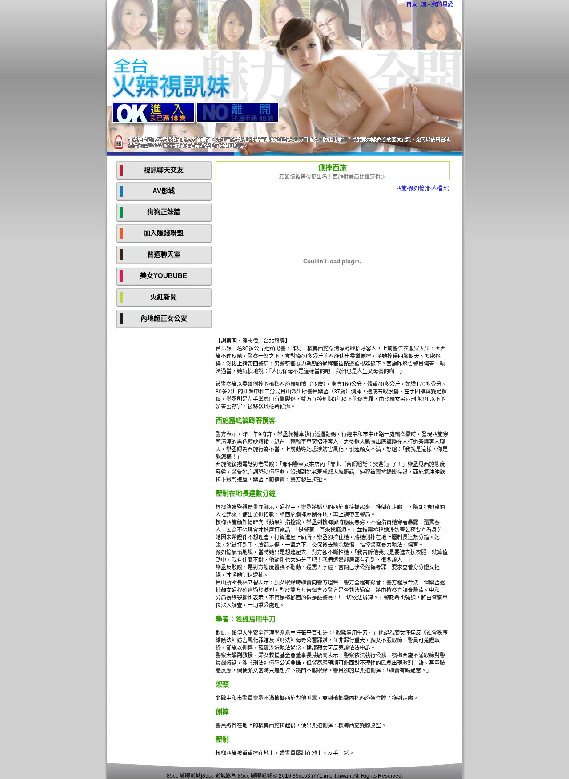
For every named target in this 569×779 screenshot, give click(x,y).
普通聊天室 (163, 254)
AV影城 (163, 191)
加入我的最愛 (437, 4)
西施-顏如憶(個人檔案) (422, 188)
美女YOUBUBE (163, 275)
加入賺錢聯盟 (164, 233)
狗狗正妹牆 (163, 211)
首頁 (411, 4)
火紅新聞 (163, 297)
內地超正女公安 (163, 318)
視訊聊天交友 (164, 170)
